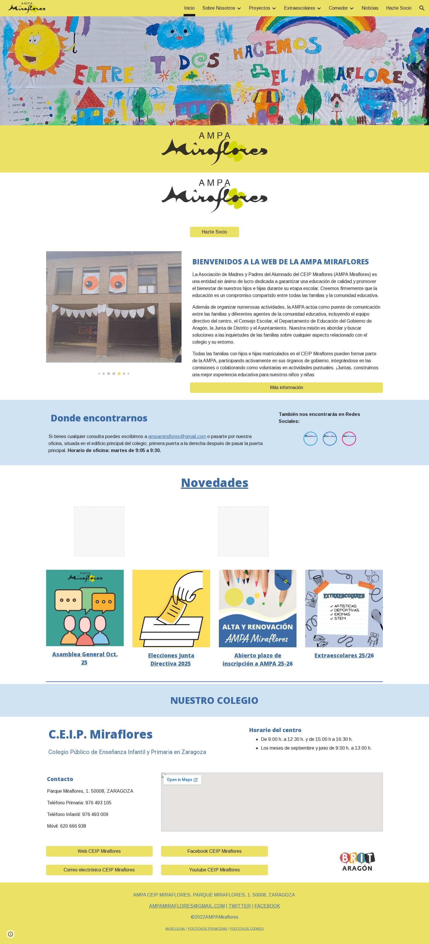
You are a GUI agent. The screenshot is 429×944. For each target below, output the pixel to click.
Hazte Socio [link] (398, 8)
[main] (286, 316)
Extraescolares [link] (299, 8)
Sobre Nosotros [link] (218, 8)
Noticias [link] (370, 8)
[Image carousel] (114, 313)
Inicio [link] (189, 8)
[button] (422, 8)
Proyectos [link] (259, 8)
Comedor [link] (338, 8)
